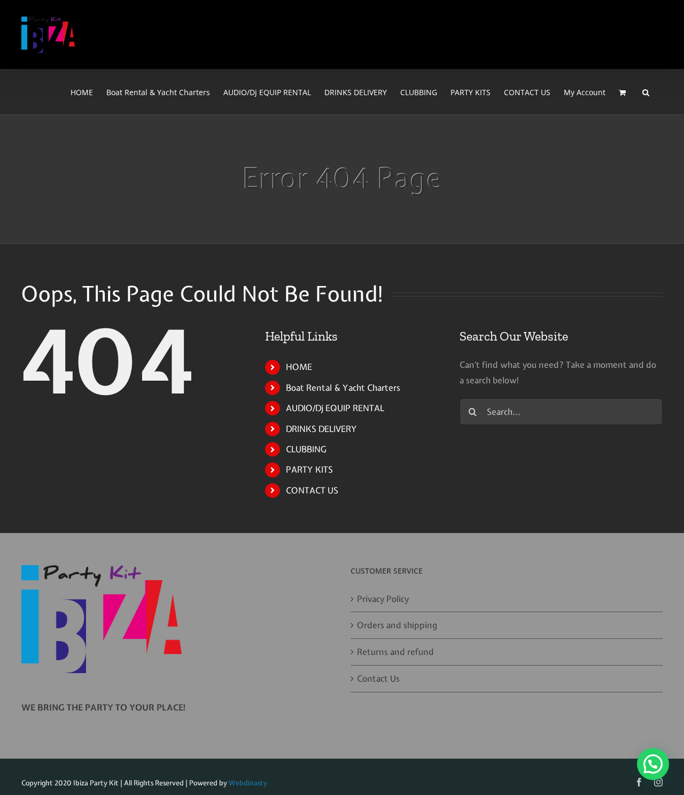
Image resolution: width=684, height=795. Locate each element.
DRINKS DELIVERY (321, 429)
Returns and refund (395, 652)
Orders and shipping (397, 625)
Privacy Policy (383, 599)
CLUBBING (306, 449)
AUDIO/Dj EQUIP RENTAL (335, 408)
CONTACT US (312, 490)
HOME (299, 367)
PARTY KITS (309, 469)
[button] (645, 92)
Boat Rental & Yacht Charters (343, 387)
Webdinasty (248, 783)
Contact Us (378, 678)
